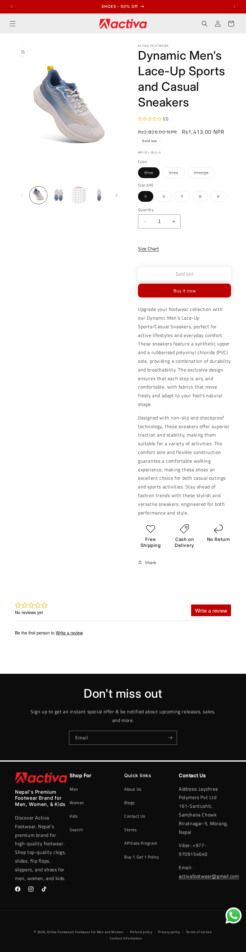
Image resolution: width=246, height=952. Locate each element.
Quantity (146, 210)
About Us (133, 789)
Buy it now (184, 290)
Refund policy (141, 932)
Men (74, 789)
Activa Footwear (60, 932)
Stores (130, 829)
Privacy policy (169, 932)
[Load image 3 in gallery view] (79, 195)
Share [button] (150, 562)
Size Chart (148, 248)
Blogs (129, 802)
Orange (204, 173)
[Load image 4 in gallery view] (99, 195)
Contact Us (135, 816)
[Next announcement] (234, 6)
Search (76, 829)
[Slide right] (116, 195)
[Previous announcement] (11, 6)
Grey (177, 173)
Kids (74, 816)
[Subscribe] (170, 738)
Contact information (126, 938)
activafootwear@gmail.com (209, 876)
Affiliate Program (140, 843)
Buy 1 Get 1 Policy (141, 857)
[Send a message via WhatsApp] (233, 915)
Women (77, 802)
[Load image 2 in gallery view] (59, 195)
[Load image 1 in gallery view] (38, 195)
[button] (12, 23)
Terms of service (199, 932)
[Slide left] (21, 195)
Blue (152, 173)
